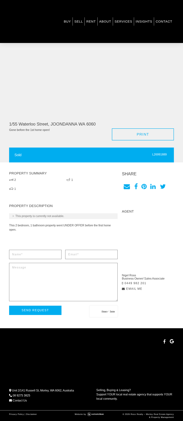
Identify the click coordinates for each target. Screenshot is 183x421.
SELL (78, 21)
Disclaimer (31, 414)
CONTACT (164, 21)
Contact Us (19, 400)
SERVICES (123, 21)
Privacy (105, 311)
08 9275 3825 (21, 395)
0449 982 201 (134, 283)
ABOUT (105, 21)
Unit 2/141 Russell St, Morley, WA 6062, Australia (42, 390)
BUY (67, 21)
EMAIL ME (133, 288)
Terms (112, 311)
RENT (91, 21)
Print (143, 134)
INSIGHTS (144, 21)
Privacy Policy (16, 414)
